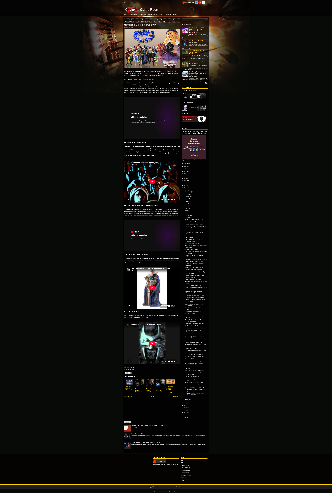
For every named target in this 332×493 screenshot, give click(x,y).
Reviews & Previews (133, 14)
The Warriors (156, 21)
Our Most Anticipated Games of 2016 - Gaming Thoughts (195, 393)
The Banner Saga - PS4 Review (193, 326)
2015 (185, 403)
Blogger (181, 487)
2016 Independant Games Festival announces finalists (194, 363)
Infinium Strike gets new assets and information (194, 256)
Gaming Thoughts (185, 470)
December (188, 192)
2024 (185, 171)
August (187, 201)
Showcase (183, 477)
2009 (185, 417)
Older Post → (176, 396)
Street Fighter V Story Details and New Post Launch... (195, 236)
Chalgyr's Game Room (165, 487)
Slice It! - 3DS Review (190, 302)
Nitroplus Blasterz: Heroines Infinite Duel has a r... (196, 282)
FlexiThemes (158, 491)
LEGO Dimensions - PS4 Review (193, 342)
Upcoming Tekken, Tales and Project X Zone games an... (195, 373)
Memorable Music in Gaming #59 (159, 390)
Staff (182, 462)
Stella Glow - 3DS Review (191, 314)
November (188, 194)
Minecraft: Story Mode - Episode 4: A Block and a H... (195, 331)
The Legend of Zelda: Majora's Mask (142, 21)
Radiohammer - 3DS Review (192, 334)
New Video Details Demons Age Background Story (193, 320)
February (187, 215)
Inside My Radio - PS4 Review (193, 285)
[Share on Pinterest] (132, 369)
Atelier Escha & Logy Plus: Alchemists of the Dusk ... (196, 288)
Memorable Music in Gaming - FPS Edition (128, 389)
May (186, 208)
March (187, 213)
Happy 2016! (188, 399)
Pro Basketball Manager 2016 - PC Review (196, 259)
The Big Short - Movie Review (193, 311)
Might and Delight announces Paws (194, 219)
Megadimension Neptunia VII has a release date (194, 308)
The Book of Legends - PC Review (194, 370)
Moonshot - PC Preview (191, 359)
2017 (185, 187)
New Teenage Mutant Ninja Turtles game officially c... (196, 246)
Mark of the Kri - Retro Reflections (194, 297)
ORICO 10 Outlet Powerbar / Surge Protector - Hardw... (194, 240)
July (186, 203)
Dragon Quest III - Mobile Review (194, 261)
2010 (185, 415)
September (188, 199)
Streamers (168, 14)
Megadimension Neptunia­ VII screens (195, 328)
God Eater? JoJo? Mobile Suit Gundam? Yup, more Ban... (195, 390)
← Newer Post (128, 396)
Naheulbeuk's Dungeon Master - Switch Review (145, 442)
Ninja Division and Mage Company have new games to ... (195, 345)
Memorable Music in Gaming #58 (138, 390)
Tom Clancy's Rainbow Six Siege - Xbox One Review (195, 351)
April (186, 210)
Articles (143, 14)
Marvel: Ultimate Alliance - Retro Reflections (194, 233)
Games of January (190, 397)
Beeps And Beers (185, 467)
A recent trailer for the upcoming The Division (195, 264)
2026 (185, 166)
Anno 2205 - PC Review (191, 340)
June (186, 206)
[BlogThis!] (127, 373)
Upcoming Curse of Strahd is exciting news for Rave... (195, 272)
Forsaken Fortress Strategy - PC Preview (196, 295)
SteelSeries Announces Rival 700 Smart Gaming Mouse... (195, 336)
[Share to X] (129, 373)
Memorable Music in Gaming (169, 20)
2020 (185, 180)
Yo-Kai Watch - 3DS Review (192, 243)
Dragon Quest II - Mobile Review (193, 269)
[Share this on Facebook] (128, 369)
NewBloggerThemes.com (175, 491)
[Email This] (126, 373)
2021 (185, 178)
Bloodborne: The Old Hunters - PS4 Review (194, 367)
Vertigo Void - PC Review (192, 376)
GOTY (162, 14)
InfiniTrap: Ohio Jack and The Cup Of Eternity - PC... (195, 316)
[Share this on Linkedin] (134, 369)
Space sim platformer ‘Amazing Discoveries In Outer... (193, 292)
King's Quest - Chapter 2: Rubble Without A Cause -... (196, 379)
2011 (185, 412)
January (187, 217)
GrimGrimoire (146, 20)
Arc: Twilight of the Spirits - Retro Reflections (194, 304)
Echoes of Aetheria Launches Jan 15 (194, 354)
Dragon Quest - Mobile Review (193, 279)
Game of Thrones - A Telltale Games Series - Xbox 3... (194, 276)
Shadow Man (128, 21)
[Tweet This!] (130, 369)
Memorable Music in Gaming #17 (140, 25)
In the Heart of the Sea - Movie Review (195, 356)
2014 (185, 405)
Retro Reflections (185, 472)
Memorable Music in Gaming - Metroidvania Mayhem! (170, 389)
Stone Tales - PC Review (191, 249)
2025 (185, 169)
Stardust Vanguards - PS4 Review (194, 224)
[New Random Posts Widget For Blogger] (206, 83)
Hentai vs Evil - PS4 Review (139, 434)
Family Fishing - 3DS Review (192, 385)
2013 (185, 407)
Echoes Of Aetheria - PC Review (193, 230)
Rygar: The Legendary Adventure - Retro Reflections (196, 252)
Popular (127, 422)
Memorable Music (155, 20)
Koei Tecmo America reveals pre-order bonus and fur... (195, 227)
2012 (185, 410)
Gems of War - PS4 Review (192, 348)
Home (125, 2)
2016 (185, 190)
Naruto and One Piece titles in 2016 (194, 382)
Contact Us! (176, 14)
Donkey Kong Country (135, 20)
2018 (185, 185)
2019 (185, 183)
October (187, 196)
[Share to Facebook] (131, 373)
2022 (185, 176)
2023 (185, 173)
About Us (131, 2)
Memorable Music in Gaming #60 (149, 390)
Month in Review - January (192, 222)
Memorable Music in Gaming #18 (194, 267)
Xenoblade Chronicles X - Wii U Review (196, 323)
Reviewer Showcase (153, 14)
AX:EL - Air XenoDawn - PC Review (194, 387)
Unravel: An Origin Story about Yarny (195, 299)
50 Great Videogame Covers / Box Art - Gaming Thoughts (148, 425)
